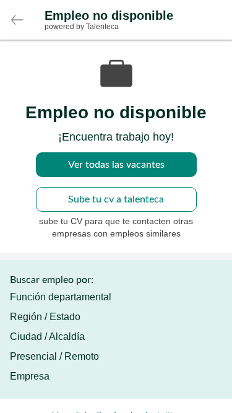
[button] (17, 19)
